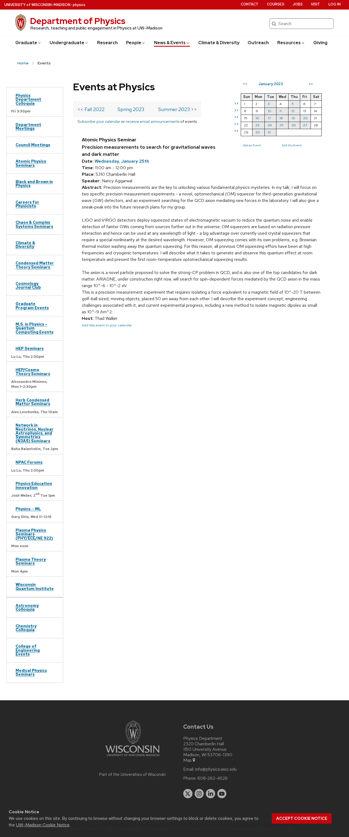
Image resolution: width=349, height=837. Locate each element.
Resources (289, 43)
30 (258, 132)
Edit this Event (292, 145)
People (133, 43)
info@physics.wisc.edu (216, 769)
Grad (26, 43)
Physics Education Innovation (34, 485)
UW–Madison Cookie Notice (43, 825)
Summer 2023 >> (177, 109)
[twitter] (187, 793)
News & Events (170, 43)
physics (79, 4)
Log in (335, 4)
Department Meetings (28, 126)
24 (270, 125)
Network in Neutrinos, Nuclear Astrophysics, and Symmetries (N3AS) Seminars (34, 432)
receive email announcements (152, 121)
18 (281, 118)
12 (293, 111)
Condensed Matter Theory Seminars (35, 264)
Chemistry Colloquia (26, 627)
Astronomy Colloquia (27, 607)
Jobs (298, 4)
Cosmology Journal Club (28, 285)
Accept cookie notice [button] (301, 818)
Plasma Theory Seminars (31, 561)
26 (294, 125)
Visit (315, 4)
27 (305, 125)
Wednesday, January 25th (122, 161)
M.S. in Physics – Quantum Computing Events (34, 328)
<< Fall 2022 (90, 109)
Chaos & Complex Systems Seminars (34, 224)
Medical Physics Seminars (31, 672)
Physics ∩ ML (28, 508)
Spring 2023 (131, 109)
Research (107, 43)
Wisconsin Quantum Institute (35, 586)
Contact (249, 4)
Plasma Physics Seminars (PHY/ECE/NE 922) (34, 534)
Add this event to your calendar (107, 325)
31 (269, 132)
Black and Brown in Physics (34, 183)
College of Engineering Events (28, 650)
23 (257, 125)
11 (280, 111)
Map (187, 760)
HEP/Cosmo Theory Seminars (33, 371)
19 (293, 118)
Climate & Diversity (218, 43)
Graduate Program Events (32, 305)
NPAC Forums (29, 462)
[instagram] (199, 793)
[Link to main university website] (132, 757)
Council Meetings (33, 144)
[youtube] (222, 793)
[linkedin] (210, 793)
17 (269, 118)
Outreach (258, 43)
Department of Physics (77, 21)
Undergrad (67, 43)
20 (305, 118)
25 (281, 125)
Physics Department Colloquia (28, 99)
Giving (320, 43)
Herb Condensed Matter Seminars (33, 401)
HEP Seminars (30, 348)
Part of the (132, 774)
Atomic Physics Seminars (31, 163)
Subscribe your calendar (98, 121)
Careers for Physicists (27, 203)
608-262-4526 (212, 778)
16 (257, 118)
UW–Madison (37, 4)
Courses (275, 4)
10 (269, 111)
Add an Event (252, 145)
